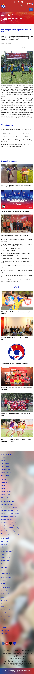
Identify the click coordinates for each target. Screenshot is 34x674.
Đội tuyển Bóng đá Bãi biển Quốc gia (10, 534)
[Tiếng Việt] (28, 3)
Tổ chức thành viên (6, 472)
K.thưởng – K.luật (7, 577)
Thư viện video (5, 630)
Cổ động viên (18, 18)
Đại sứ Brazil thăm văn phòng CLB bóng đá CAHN (15, 137)
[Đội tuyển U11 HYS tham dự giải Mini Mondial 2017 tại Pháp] (17, 402)
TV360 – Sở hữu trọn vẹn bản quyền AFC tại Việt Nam (16, 134)
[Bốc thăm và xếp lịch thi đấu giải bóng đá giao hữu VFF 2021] (17, 326)
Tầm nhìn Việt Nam (6, 491)
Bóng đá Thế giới (5, 560)
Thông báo (4, 485)
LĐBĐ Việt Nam (6, 454)
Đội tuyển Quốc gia (7, 501)
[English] (31, 3)
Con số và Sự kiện (5, 20)
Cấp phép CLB (4, 497)
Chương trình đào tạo (6, 573)
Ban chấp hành (5, 463)
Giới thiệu (3, 457)
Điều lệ (3, 460)
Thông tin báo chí (5, 590)
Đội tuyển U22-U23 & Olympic (8, 516)
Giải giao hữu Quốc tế (6, 547)
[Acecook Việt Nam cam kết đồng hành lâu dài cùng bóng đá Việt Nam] (17, 376)
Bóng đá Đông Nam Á (6, 554)
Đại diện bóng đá (5, 494)
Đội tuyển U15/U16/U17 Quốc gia (9, 510)
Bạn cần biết (11, 18)
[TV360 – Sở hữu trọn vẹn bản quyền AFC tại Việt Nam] (17, 199)
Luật (2, 623)
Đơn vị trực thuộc (5, 475)
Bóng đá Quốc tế (6, 551)
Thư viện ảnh (4, 633)
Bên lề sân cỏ (14, 20)
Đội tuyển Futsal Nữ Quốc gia (8, 531)
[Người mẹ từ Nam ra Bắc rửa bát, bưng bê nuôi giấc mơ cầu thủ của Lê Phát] (17, 173)
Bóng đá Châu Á (5, 557)
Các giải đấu (5, 538)
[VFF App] (22, 2)
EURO (2, 563)
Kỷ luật (3, 583)
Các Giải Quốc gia (5, 541)
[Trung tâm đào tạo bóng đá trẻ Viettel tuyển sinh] (17, 352)
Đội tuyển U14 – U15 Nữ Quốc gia (9, 522)
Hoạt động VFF (5, 482)
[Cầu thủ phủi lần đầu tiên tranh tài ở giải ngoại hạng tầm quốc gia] (17, 300)
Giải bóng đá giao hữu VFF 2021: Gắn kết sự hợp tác (16, 258)
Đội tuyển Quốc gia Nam (7, 504)
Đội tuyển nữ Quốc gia (6, 519)
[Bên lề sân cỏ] (1, 18)
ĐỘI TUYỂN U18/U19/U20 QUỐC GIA (10, 513)
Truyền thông (6, 587)
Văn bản (3, 620)
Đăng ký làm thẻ (5, 593)
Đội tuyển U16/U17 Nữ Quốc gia (9, 525)
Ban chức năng (5, 466)
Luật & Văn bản (6, 617)
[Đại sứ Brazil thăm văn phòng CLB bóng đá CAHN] (17, 224)
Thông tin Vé (4, 488)
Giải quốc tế (4, 544)
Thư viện (4, 627)
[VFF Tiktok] (18, 2)
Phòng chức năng (5, 469)
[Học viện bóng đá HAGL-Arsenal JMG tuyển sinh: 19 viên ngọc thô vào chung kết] (17, 428)
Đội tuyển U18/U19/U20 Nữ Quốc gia (10, 528)
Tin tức (5, 18)
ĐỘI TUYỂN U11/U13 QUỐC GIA (9, 507)
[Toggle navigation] (31, 9)
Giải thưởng (4, 580)
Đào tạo (4, 567)
